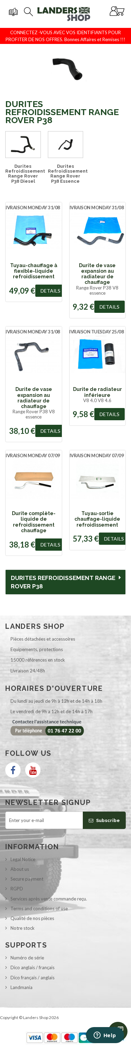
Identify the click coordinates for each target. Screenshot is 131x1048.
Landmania (21, 987)
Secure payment (26, 879)
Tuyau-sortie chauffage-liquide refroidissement (97, 519)
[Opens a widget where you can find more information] (105, 1036)
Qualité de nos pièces (32, 918)
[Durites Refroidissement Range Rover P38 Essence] (65, 144)
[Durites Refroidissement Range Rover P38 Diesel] (23, 144)
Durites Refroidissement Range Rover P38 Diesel (25, 174)
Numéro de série (27, 957)
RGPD (16, 888)
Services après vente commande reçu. (48, 899)
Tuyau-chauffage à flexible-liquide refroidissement (33, 271)
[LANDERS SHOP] (64, 14)
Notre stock (22, 928)
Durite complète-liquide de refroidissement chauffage (34, 522)
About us (19, 869)
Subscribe (107, 820)
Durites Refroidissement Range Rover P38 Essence (68, 174)
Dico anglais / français (32, 967)
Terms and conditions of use (39, 908)
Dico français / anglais (32, 977)
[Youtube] (33, 770)
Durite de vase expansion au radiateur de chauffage (97, 274)
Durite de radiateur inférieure (97, 392)
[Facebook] (13, 770)
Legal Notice (22, 859)
